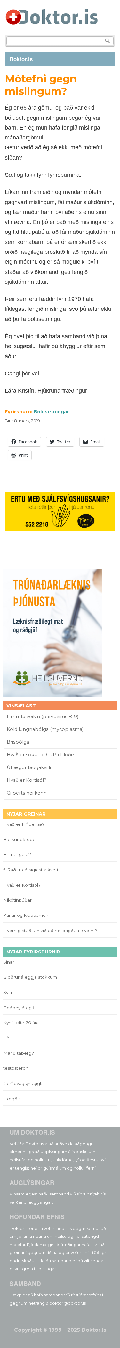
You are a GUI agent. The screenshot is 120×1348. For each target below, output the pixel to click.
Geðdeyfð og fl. (19, 1007)
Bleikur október (20, 839)
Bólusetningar (51, 412)
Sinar (8, 962)
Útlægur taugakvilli (29, 767)
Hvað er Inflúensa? (23, 824)
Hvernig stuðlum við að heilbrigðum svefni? (50, 930)
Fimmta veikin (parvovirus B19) (42, 716)
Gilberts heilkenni (27, 793)
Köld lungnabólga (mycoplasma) (45, 729)
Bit (6, 1037)
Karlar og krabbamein (26, 915)
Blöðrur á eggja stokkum (30, 977)
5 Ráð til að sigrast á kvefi (31, 869)
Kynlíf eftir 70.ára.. (22, 1022)
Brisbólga (18, 742)
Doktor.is (21, 59)
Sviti (7, 992)
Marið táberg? (18, 1053)
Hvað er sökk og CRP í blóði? (41, 755)
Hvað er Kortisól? (27, 780)
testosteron (15, 1068)
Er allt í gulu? (18, 854)
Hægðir (11, 1098)
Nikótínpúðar (17, 899)
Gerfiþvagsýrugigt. (23, 1083)
